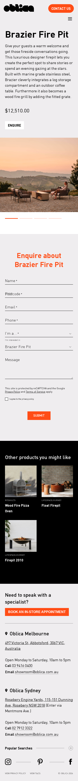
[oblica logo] (19, 8)
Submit (39, 415)
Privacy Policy (12, 391)
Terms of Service (35, 391)
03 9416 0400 (22, 665)
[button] (11, 218)
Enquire (14, 125)
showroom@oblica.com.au (36, 671)
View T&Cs (35, 773)
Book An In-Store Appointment (37, 612)
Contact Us (61, 8)
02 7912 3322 (22, 727)
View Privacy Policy (15, 773)
